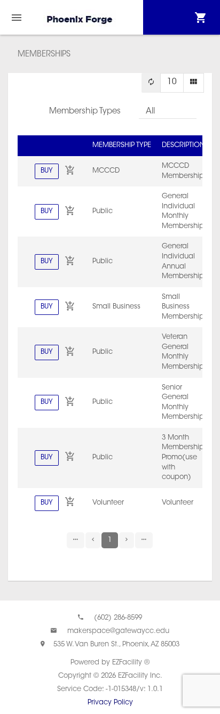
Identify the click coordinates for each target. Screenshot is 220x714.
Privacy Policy (110, 702)
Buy (47, 170)
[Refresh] (151, 83)
